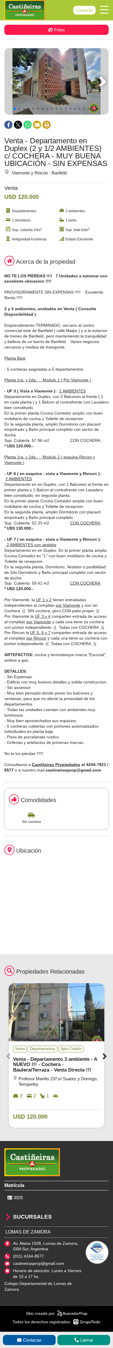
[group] (56, 81)
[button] (101, 81)
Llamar (86, 1340)
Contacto (84, 10)
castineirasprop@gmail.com (38, 1263)
